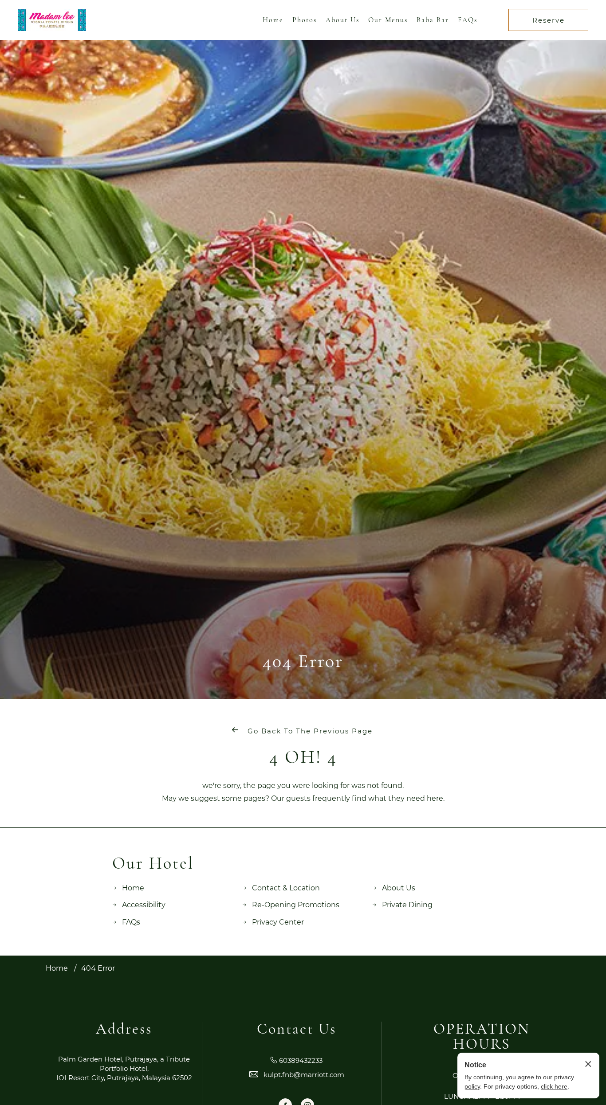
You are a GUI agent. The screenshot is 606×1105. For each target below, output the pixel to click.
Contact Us (296, 1029)
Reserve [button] (548, 20)
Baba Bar (433, 20)
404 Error (303, 661)
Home (273, 20)
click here (554, 1086)
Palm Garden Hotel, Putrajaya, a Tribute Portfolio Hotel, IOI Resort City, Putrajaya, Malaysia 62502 (124, 1068)
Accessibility (143, 905)
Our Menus (388, 20)
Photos (304, 20)
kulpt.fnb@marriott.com (304, 1074)
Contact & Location (286, 888)
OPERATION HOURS (481, 1037)
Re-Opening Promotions (295, 905)
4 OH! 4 (303, 757)
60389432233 (301, 1060)
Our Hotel (153, 863)
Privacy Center (278, 922)
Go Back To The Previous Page (309, 731)
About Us (342, 20)
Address (124, 1029)
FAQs (467, 20)
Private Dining (407, 905)
